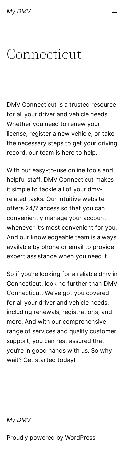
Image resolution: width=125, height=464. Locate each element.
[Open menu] (114, 11)
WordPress (80, 437)
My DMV (19, 11)
